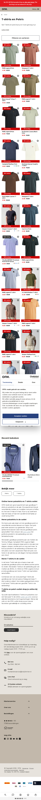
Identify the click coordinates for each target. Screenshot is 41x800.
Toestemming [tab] (7, 382)
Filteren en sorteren (20, 38)
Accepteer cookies (20, 416)
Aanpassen (19, 422)
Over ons (7, 707)
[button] (5, 795)
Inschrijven (11, 630)
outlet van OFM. (26, 597)
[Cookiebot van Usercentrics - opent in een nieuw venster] (30, 377)
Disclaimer (25, 768)
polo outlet (27, 532)
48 (27, 426)
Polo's (7, 493)
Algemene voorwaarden (11, 770)
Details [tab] (20, 382)
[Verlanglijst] (28, 795)
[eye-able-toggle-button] (39, 783)
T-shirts (19, 493)
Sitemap (21, 770)
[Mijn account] (20, 795)
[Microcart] (35, 795)
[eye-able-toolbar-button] (35, 783)
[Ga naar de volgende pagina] (32, 426)
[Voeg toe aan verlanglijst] (18, 45)
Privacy (31, 768)
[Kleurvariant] (14, 165)
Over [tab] (33, 382)
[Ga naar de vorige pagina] (9, 426)
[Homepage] (5, 9)
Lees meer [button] (5, 30)
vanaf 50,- (20, 798)
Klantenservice (9, 701)
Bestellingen (9, 713)
